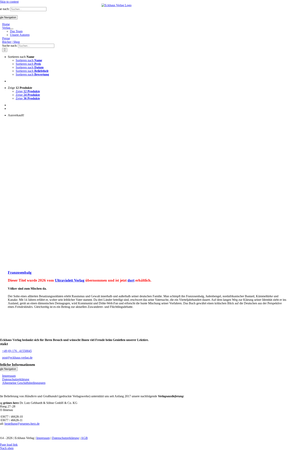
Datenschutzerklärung (65, 438)
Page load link (9, 444)
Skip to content (9, 1)
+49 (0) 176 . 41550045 (17, 351)
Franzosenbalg (20, 272)
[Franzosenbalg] (57, 264)
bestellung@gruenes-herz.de (22, 423)
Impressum (43, 438)
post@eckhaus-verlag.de (17, 357)
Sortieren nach (29, 60)
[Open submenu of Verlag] (11, 28)
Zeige (28, 91)
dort (131, 280)
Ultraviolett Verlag (69, 280)
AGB (84, 438)
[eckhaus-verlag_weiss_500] (117, 336)
